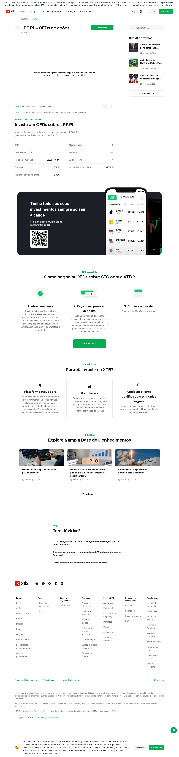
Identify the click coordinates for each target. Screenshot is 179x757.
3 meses (41, 106)
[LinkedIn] (55, 583)
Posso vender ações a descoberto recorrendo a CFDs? (80, 562)
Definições (141, 747)
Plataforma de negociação (110, 615)
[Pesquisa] (133, 11)
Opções (19, 634)
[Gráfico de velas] (110, 106)
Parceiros (107, 621)
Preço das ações (133, 616)
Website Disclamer (151, 635)
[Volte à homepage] (15, 19)
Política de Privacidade (152, 604)
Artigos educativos (87, 604)
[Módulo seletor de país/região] (140, 11)
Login (152, 11)
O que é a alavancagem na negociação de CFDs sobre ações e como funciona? (87, 553)
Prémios (107, 627)
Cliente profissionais (22, 655)
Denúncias (152, 611)
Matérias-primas (24, 613)
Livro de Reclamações (153, 665)
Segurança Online (87, 655)
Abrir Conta (166, 11)
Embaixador (109, 608)
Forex (18, 629)
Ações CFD (24, 19)
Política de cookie (152, 618)
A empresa (108, 602)
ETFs (18, 602)
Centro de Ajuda (89, 639)
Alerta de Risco (154, 641)
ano (49, 106)
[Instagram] (62, 583)
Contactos (108, 632)
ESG (127, 621)
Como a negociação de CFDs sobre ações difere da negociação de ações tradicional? (86, 543)
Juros (40, 611)
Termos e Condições (152, 626)
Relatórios (130, 610)
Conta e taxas (22, 639)
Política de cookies (51, 753)
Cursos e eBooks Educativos (89, 646)
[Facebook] (43, 583)
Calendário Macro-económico (87, 631)
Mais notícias (145, 93)
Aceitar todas (156, 747)
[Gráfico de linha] (105, 106)
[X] (49, 583)
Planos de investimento (44, 604)
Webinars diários (86, 621)
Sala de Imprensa (107, 639)
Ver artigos (87, 494)
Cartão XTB (65, 605)
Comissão (19, 167)
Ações (19, 608)
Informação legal (152, 648)
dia (17, 106)
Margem (73, 152)
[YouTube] (37, 583)
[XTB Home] (10, 11)
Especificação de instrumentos (23, 646)
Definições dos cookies (49, 717)
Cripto (19, 618)
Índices (19, 623)
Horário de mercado (24, 159)
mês (33, 106)
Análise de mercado (86, 613)
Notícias (129, 605)
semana (25, 106)
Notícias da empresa (152, 657)
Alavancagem (75, 144)
